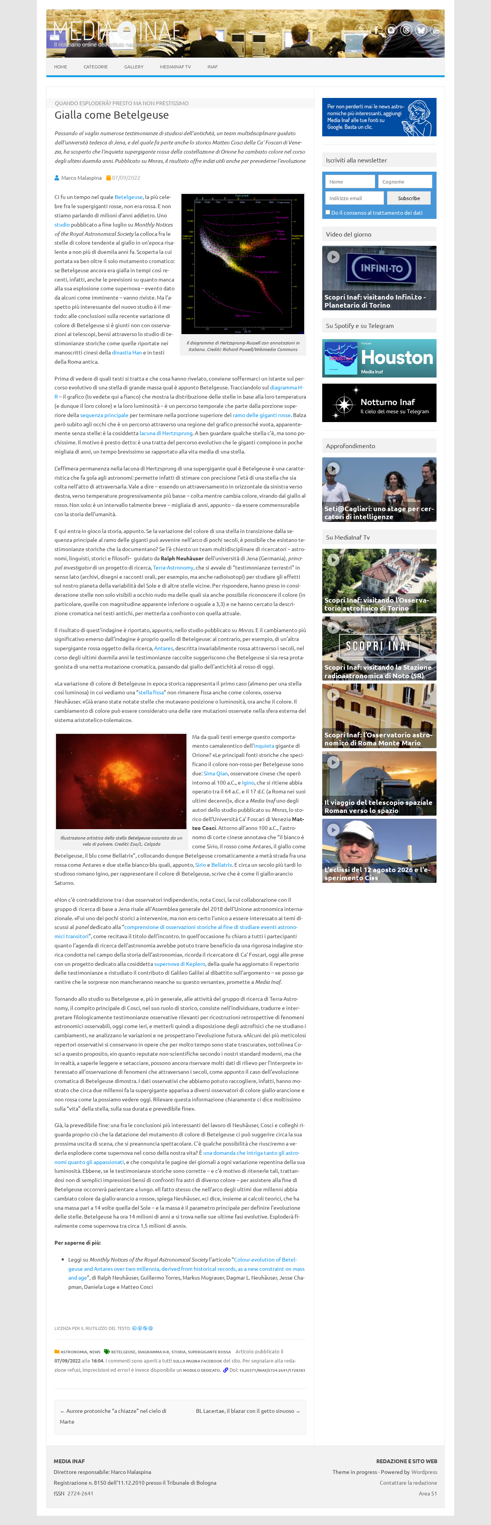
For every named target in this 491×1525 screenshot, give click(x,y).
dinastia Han (127, 352)
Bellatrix (221, 864)
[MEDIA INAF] (119, 38)
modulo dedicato (201, 1370)
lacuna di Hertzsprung (166, 432)
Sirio (200, 864)
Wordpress (424, 1471)
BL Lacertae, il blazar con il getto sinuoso (248, 1410)
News (95, 1351)
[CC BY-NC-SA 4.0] (142, 1328)
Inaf (212, 66)
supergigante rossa (209, 1351)
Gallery (133, 66)
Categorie (96, 66)
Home (60, 66)
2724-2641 (81, 1493)
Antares (163, 647)
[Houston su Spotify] (379, 379)
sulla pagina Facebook (197, 1361)
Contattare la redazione (408, 1482)
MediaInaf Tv (175, 66)
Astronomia (74, 1351)
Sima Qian (216, 773)
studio (62, 224)
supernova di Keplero (179, 963)
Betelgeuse (129, 196)
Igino (248, 782)
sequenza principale (104, 414)
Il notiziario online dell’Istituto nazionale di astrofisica (118, 44)
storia (178, 1351)
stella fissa (151, 692)
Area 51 (428, 1493)
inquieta (264, 745)
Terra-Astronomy (173, 567)
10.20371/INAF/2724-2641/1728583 (272, 1370)
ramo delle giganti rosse (262, 414)
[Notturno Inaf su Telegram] (379, 424)
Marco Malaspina (81, 177)
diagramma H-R (153, 1351)
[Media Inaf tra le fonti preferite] (379, 138)
